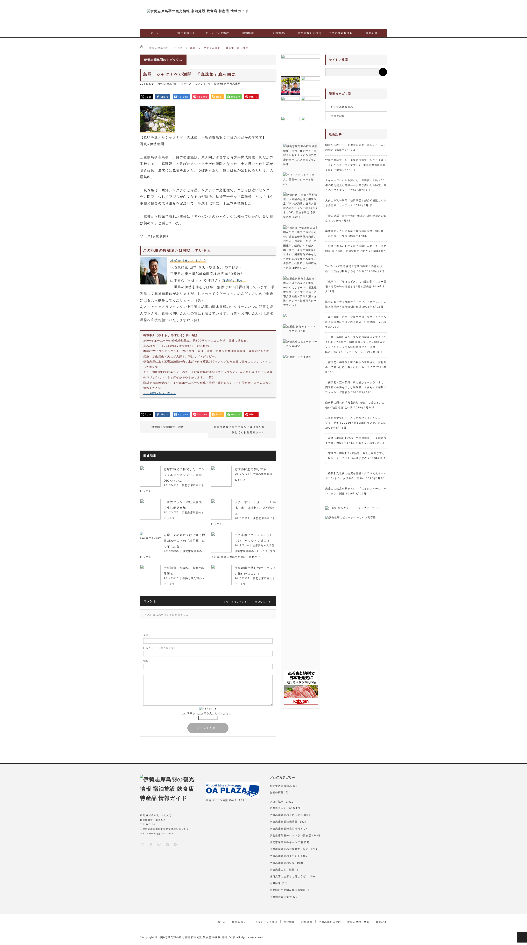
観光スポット (186, 33)
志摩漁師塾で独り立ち (251, 469)
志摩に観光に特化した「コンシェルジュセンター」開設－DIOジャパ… (184, 474)
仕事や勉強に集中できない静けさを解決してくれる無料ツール (239, 429)
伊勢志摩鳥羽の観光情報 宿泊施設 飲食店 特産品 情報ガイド (198, 937)
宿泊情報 (248, 33)
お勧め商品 (277, 792)
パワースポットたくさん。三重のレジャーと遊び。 (299, 179)
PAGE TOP (522, 937)
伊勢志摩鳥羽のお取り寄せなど (240, 556)
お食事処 (279, 33)
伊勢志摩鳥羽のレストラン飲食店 (290, 835)
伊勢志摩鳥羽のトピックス (175, 83)
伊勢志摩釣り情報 (341, 33)
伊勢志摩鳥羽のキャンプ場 (286, 842)
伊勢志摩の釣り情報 (282, 869)
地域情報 (275, 883)
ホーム (155, 33)
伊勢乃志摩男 (232, 83)
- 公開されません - (160, 648)
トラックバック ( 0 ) (236, 602)
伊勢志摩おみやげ (310, 33)
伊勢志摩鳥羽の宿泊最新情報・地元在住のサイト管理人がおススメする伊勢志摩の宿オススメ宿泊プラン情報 (300, 155)
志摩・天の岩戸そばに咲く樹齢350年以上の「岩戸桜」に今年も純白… (184, 540)
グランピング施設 (217, 33)
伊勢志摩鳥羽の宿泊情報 (285, 828)
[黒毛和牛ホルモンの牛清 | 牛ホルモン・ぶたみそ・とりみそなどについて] (290, 85)
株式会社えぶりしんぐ (188, 261)
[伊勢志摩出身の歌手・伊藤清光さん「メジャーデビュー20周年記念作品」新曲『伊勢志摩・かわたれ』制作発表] (300, 64)
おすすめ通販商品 (342, 106)
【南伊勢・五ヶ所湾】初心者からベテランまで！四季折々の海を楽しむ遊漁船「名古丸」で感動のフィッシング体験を (355, 387)
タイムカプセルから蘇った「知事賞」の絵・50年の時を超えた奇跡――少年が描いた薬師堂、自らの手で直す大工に (355, 185)
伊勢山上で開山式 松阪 (167, 427)
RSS (175, 844)
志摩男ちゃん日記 (264, 545)
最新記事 (372, 33)
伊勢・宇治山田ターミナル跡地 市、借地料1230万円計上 (255, 507)
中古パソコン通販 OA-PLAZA (225, 800)
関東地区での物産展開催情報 (288, 889)
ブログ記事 (338, 116)
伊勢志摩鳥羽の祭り (282, 862)
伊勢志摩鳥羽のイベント (285, 855)
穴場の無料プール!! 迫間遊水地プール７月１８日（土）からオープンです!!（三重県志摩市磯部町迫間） (355, 164)
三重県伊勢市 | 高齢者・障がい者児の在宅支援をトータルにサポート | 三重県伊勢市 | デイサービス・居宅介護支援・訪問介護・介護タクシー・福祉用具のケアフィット (300, 292)
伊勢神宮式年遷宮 (281, 896)
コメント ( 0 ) (264, 602)
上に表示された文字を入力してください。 (208, 713)
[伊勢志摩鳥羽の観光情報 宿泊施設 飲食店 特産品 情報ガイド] (197, 11)
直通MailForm (234, 280)
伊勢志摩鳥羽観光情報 (283, 821)
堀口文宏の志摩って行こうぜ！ (289, 876)
